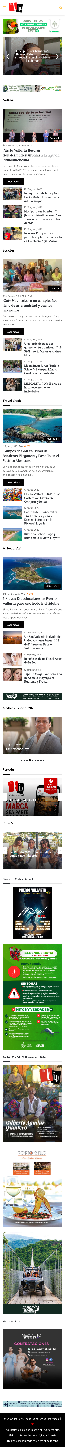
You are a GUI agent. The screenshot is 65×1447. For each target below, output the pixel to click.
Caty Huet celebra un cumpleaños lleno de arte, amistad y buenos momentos (30, 305)
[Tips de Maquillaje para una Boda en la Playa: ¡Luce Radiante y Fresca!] (12, 674)
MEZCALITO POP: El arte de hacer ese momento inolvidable (42, 387)
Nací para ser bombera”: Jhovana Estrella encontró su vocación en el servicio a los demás (42, 217)
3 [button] (27, 760)
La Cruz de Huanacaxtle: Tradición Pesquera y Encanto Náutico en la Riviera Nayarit (40, 517)
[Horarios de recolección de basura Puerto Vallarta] (32, 26)
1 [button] (21, 760)
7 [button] (38, 760)
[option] (37, 56)
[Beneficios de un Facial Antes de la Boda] (12, 659)
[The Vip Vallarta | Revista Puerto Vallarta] (16, 7)
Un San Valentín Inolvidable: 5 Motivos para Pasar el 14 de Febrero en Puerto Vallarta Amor (42, 642)
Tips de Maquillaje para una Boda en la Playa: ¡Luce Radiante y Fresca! (43, 678)
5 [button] (33, 760)
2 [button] (24, 760)
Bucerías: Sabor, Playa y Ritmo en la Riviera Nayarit (42, 536)
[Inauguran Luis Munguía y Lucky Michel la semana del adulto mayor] (12, 193)
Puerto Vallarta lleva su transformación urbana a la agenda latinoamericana (31, 155)
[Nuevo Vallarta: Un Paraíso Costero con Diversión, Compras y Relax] (12, 494)
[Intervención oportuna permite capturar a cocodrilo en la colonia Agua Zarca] (12, 233)
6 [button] (35, 760)
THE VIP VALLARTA (23, 800)
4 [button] (29, 760)
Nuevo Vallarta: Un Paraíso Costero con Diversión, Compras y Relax (42, 498)
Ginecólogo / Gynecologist (43, 749)
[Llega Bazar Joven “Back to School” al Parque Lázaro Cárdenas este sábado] (12, 366)
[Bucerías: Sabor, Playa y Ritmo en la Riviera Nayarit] (12, 534)
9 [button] (43, 760)
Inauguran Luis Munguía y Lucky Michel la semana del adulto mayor (42, 197)
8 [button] (41, 760)
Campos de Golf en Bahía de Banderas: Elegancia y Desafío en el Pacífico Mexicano (31, 456)
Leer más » (13, 181)
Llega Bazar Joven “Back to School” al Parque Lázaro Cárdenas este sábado (41, 369)
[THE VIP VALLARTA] (32, 797)
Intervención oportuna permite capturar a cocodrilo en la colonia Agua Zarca (37, 56)
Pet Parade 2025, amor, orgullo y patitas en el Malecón (30, 854)
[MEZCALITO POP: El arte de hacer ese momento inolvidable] (12, 384)
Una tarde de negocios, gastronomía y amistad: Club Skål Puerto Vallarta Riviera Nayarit (43, 349)
